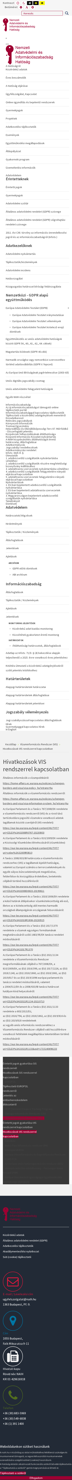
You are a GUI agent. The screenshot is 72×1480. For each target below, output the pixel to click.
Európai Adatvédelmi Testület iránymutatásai (38, 315)
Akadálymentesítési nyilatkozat (21, 1251)
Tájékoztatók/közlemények (21, 262)
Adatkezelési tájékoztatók (21, 126)
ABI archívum (19, 574)
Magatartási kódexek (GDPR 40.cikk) (26, 351)
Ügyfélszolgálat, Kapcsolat (21, 94)
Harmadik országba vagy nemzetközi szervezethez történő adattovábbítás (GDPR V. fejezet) (35, 362)
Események (12, 135)
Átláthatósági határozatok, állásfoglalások (36, 645)
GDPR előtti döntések (24, 568)
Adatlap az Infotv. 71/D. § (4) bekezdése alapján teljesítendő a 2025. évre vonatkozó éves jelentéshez (37, 655)
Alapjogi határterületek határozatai (26, 687)
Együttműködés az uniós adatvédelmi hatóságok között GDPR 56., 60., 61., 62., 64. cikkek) (34, 341)
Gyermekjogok (14, 110)
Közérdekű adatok (16, 69)
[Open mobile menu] (6, 38)
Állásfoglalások (14, 540)
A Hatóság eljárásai (17, 86)
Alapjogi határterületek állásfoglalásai (27, 695)
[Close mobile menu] (7, 44)
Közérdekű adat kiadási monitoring (32, 628)
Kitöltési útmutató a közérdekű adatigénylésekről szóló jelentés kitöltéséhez (34, 668)
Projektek (11, 118)
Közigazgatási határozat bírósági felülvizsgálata (33, 286)
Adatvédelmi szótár (17, 203)
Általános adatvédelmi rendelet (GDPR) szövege (33, 211)
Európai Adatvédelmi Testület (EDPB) (27, 308)
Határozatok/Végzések (19, 515)
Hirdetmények (14, 523)
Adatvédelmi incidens (18, 270)
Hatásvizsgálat (14, 278)
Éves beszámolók (16, 77)
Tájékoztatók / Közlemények (22, 532)
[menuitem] (37, 118)
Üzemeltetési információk (21, 167)
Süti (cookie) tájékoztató (17, 1257)
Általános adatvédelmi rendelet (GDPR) (25, 1240)
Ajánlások (11, 556)
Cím (5, 1333)
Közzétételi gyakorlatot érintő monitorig (35, 634)
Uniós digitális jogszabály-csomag (25, 380)
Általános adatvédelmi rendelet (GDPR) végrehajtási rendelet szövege (35, 222)
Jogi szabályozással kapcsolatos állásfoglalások (34, 720)
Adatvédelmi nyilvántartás (21, 254)
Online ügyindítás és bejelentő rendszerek (30, 102)
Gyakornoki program (17, 159)
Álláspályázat (13, 151)
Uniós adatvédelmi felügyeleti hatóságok (29, 389)
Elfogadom (36, 1477)
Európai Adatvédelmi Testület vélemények (36, 321)
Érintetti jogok (14, 187)
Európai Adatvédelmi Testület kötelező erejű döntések (37, 330)
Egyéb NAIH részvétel (18, 397)
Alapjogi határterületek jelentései (25, 703)
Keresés (66, 13)
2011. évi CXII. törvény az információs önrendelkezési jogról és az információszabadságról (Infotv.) (36, 235)
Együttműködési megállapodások (25, 143)
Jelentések (12, 548)
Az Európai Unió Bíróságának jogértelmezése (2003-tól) (37, 372)
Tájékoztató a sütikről (13, 1473)
